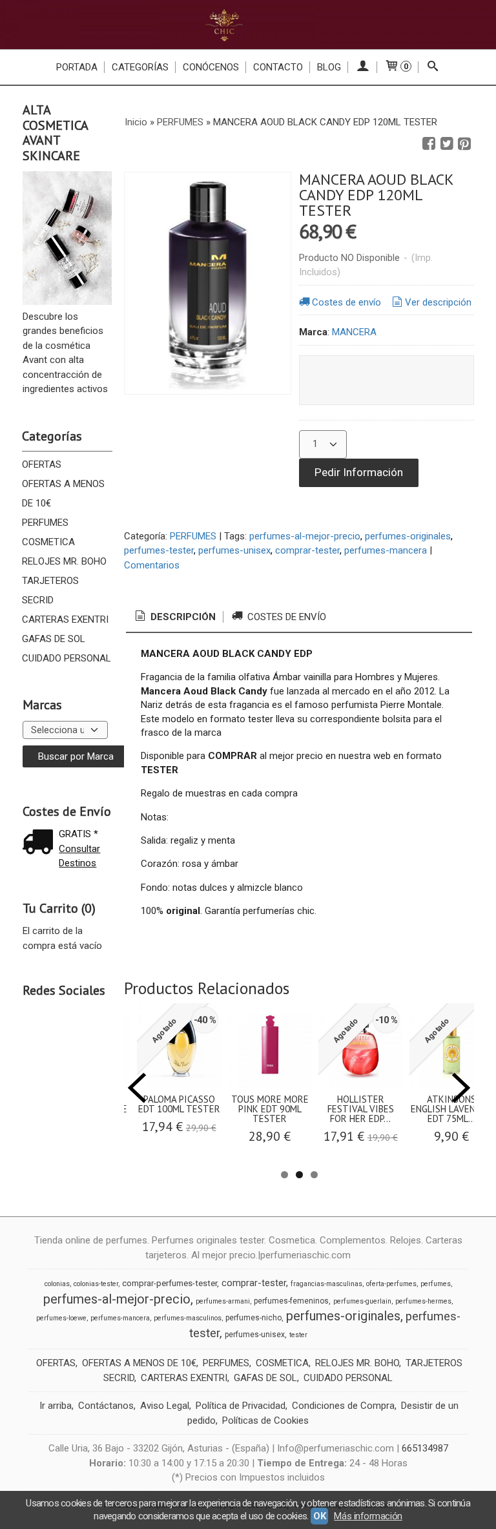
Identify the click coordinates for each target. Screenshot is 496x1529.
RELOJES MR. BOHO (64, 561)
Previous (137, 1088)
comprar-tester (307, 550)
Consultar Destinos (79, 856)
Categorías (140, 67)
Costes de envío (346, 302)
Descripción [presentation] (182, 617)
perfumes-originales (408, 536)
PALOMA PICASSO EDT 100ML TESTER (179, 1104)
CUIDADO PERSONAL (66, 658)
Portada (77, 67)
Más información (368, 1516)
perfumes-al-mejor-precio (304, 536)
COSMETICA (48, 542)
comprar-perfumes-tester (169, 1283)
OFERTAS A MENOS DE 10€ (63, 493)
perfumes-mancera (385, 550)
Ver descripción (438, 302)
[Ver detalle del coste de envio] (41, 843)
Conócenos (211, 67)
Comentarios (152, 565)
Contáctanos (106, 1405)
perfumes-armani (223, 1301)
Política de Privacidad (240, 1405)
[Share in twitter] (447, 144)
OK (319, 1516)
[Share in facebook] (429, 144)
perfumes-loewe (61, 1318)
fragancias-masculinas (326, 1284)
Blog (329, 67)
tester (298, 1335)
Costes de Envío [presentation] (285, 617)
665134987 (425, 1448)
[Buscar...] (433, 67)
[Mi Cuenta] (362, 67)
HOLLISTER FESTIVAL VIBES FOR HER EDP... (360, 1109)
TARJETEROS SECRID (50, 590)
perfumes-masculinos (188, 1318)
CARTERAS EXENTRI (65, 619)
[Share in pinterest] (464, 144)
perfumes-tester (159, 550)
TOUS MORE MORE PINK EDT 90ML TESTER (270, 1109)
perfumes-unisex (234, 550)
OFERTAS (41, 464)
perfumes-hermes (423, 1301)
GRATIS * (78, 834)
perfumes (435, 1284)
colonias (57, 1284)
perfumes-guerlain (362, 1301)
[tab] (174, 617)
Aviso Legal (164, 1405)
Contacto (278, 67)
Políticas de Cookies (265, 1420)
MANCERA (354, 332)
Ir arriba (55, 1405)
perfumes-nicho (253, 1317)
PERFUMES (45, 522)
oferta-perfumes (391, 1284)
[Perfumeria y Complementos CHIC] (248, 24)
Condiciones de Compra (343, 1405)
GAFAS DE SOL (53, 639)
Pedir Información (359, 472)
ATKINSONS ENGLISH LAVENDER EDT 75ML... (451, 1109)
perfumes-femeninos (291, 1300)
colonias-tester (96, 1284)
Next (461, 1088)
